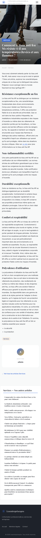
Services (6, 40)
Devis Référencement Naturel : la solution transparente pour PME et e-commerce (19, 484)
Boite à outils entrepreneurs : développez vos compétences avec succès (20, 411)
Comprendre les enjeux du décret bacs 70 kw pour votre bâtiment (20, 398)
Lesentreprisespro (15, 511)
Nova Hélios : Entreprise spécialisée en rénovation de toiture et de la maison (18, 418)
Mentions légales (14, 526)
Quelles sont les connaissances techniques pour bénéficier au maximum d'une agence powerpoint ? (19, 492)
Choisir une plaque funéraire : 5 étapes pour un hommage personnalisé (19, 425)
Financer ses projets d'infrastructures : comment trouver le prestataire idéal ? (17, 451)
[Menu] (37, 2)
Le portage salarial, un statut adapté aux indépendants (18, 458)
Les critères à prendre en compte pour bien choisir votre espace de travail (19, 478)
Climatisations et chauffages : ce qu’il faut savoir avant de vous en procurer (18, 444)
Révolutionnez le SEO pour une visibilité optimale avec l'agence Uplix (18, 431)
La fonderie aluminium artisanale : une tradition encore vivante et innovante (18, 405)
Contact (25, 526)
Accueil (4, 68)
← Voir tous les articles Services (13, 374)
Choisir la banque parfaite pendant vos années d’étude (18, 471)
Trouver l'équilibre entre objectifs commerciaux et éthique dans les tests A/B (19, 438)
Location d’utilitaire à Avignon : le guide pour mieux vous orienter (20, 464)
